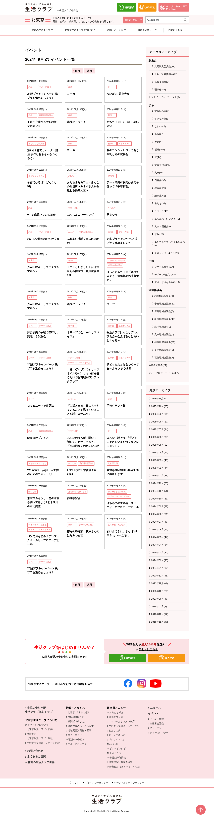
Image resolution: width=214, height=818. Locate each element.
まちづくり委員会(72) (166, 74)
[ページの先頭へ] (201, 810)
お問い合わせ (35, 750)
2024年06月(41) (159, 529)
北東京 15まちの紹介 (79, 712)
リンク (76, 782)
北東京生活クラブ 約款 (40, 738)
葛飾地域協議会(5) (164, 357)
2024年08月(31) (159, 514)
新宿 (110, 115)
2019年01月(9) (159, 606)
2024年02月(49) (159, 560)
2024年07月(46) (159, 521)
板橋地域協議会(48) (164, 319)
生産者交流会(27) (158, 365)
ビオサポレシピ (118, 748)
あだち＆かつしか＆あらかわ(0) (169, 244)
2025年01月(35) (159, 475)
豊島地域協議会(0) (164, 311)
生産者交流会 (125, 326)
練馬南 (111, 176)
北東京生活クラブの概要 (40, 729)
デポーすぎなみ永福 (117, 491)
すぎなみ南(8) (161, 111)
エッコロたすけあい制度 (122, 721)
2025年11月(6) (159, 398)
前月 (77, 70)
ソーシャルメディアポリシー (129, 782)
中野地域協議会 (86, 232)
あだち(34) (160, 203)
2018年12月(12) (159, 614)
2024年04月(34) (159, 544)
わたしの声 (115, 730)
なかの (71, 232)
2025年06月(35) (159, 437)
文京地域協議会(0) (164, 334)
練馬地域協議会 (115, 265)
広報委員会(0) (161, 82)
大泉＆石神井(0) (163, 226)
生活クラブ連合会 (68, 10)
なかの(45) (160, 126)
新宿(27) (159, 134)
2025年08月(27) (159, 421)
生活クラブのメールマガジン (124, 726)
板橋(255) (159, 149)
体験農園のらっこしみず (81, 726)
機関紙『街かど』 (77, 721)
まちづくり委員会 (36, 143)
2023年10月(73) (159, 591)
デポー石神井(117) (164, 266)
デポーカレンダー (159, 732)
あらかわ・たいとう (37, 463)
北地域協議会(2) (163, 326)
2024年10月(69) (159, 498)
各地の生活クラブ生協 (41, 762)
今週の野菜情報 (118, 757)
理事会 (111, 326)
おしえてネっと (117, 735)
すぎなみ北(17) (162, 118)
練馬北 (31, 260)
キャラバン (156, 728)
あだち (71, 176)
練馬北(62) (160, 195)
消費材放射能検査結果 (121, 762)
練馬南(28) (160, 188)
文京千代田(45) (162, 165)
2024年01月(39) (159, 568)
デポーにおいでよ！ (78, 744)
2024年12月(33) (159, 483)
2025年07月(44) (159, 429)
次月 (89, 70)
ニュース (155, 707)
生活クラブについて (38, 724)
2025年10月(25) (159, 406)
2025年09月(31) (159, 414)
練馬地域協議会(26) (164, 342)
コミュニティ (75, 735)
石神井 (31, 87)
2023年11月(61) (159, 583)
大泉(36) (159, 172)
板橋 (70, 87)
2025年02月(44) (159, 467)
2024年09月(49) (159, 506)
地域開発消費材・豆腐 (79, 730)
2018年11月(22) (159, 621)
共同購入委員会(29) (164, 66)
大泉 (110, 399)
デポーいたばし (86, 525)
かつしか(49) (161, 211)
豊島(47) (159, 141)
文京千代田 (73, 208)
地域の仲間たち (76, 717)
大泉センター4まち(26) (166, 253)
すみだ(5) (159, 234)
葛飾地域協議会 (86, 463)
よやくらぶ (116, 753)
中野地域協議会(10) (164, 303)
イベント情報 (157, 719)
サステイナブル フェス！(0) (164, 97)
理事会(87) (160, 89)
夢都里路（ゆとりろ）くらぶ (124, 766)
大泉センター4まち (116, 260)
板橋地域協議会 (46, 115)
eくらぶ (113, 744)
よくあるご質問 (36, 756)
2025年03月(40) (159, 460)
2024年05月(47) (159, 537)
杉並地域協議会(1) (164, 296)
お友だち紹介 (117, 712)
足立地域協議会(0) (164, 349)
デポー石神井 (45, 87)
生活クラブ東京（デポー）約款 (43, 743)
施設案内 (31, 733)
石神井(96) (160, 180)
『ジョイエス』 (117, 739)
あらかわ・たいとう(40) (167, 218)
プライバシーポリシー (97, 782)
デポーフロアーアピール (79, 363)
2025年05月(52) (159, 444)
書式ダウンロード (118, 717)
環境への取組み (77, 739)
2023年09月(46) (159, 598)
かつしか (112, 208)
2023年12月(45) (159, 575)
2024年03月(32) (159, 552)
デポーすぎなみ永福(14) (167, 282)
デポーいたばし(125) (165, 274)
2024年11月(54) (159, 491)
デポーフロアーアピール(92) (164, 373)
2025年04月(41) (159, 452)
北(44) (157, 157)
